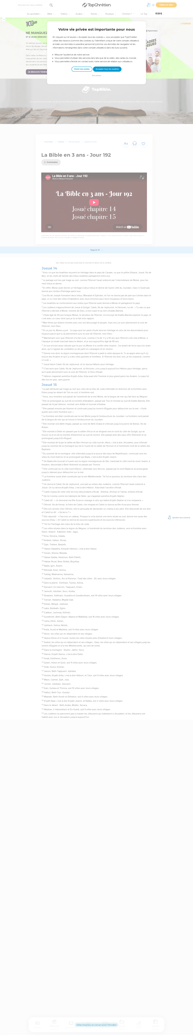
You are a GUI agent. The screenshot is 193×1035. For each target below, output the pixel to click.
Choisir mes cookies (82, 69)
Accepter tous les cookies (107, 69)
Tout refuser (96, 75)
